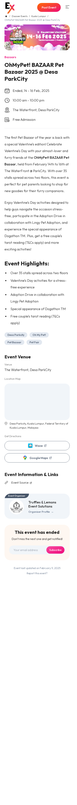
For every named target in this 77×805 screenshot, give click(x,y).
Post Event (49, 7)
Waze (39, 446)
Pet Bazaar (14, 342)
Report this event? (37, 573)
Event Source (20, 482)
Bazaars (10, 57)
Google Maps (39, 458)
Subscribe (55, 550)
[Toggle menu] (67, 7)
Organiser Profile (41, 511)
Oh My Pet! (39, 335)
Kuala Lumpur (38, 16)
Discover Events (19, 16)
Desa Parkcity (15, 335)
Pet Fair (34, 342)
